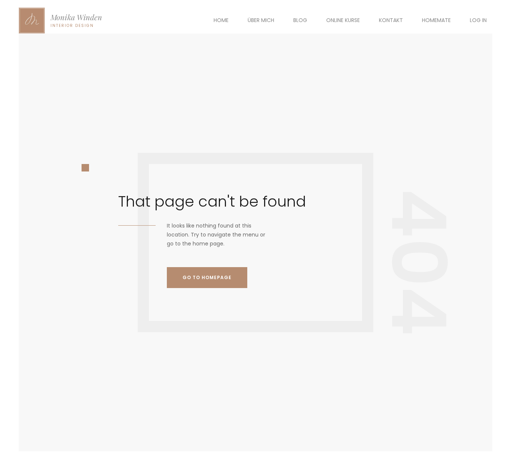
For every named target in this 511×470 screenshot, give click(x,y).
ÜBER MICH (261, 20)
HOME (221, 20)
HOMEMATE (436, 20)
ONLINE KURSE (343, 20)
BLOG (300, 20)
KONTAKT (391, 20)
